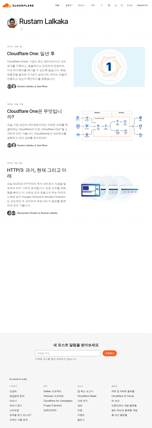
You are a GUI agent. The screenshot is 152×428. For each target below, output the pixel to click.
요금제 (13, 391)
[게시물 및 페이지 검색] (121, 5)
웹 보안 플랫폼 (119, 414)
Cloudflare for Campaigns (57, 400)
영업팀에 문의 (142, 5)
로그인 (129, 5)
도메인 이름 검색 (19, 419)
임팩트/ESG (49, 410)
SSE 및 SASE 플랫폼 (122, 391)
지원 (79, 410)
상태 (79, 405)
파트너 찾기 (16, 405)
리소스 (81, 5)
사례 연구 (82, 400)
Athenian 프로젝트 (53, 395)
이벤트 (81, 414)
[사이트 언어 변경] (109, 5)
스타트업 (14, 410)
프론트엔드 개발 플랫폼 (124, 405)
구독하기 (109, 353)
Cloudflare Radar (87, 395)
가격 (93, 5)
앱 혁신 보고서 (85, 391)
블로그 (81, 419)
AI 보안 (115, 400)
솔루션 (69, 5)
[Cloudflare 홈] (18, 5)
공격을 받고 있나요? (20, 414)
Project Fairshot (52, 405)
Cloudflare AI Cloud (122, 395)
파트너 (13, 400)
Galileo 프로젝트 (52, 391)
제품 (57, 5)
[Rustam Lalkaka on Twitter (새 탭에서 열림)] (21, 29)
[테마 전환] (116, 5)
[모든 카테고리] (102, 5)
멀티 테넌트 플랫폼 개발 (124, 410)
